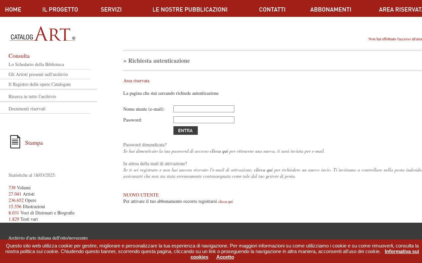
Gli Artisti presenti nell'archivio (38, 74)
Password (132, 120)
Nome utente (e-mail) (143, 109)
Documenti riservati (27, 108)
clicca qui (219, 151)
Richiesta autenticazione (159, 60)
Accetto (225, 257)
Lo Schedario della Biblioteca (36, 64)
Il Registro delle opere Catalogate (40, 84)
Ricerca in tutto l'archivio (32, 96)
